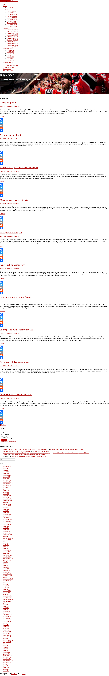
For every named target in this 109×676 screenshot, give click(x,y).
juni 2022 (6, 543)
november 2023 (7, 519)
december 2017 (7, 635)
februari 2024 (7, 514)
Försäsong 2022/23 (12, 36)
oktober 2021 (7, 557)
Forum (5, 6)
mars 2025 (6, 494)
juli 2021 (5, 562)
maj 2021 (6, 565)
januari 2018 (6, 633)
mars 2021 (6, 569)
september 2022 (8, 538)
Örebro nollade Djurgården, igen (15, 362)
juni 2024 (6, 507)
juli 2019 (5, 603)
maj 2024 (6, 509)
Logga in (4, 439)
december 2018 (7, 615)
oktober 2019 (7, 597)
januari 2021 (6, 572)
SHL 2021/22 (10, 57)
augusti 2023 (7, 524)
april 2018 (6, 628)
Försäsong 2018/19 (12, 43)
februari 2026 (7, 475)
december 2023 (7, 518)
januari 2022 (6, 552)
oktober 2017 (7, 638)
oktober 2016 (7, 659)
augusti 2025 (7, 485)
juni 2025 (6, 489)
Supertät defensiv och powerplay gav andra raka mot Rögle (28, 454)
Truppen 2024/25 (12, 14)
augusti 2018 (7, 621)
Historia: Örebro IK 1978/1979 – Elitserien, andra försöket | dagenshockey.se (25, 449)
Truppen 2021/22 (12, 19)
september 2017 (8, 640)
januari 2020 (6, 592)
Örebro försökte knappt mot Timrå (16, 394)
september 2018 (8, 620)
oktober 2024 (7, 502)
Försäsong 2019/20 (12, 41)
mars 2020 (6, 589)
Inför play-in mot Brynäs (11, 232)
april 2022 (6, 546)
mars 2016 (6, 671)
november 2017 (7, 637)
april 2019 (6, 608)
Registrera (4, 441)
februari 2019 (7, 611)
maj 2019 (6, 606)
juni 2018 (6, 625)
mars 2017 (6, 650)
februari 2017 (7, 652)
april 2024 (6, 511)
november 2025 (7, 480)
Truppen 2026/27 (12, 11)
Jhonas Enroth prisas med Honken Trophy (19, 167)
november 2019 (7, 596)
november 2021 (7, 555)
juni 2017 (6, 645)
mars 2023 (6, 529)
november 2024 (7, 500)
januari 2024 (6, 516)
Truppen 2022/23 (12, 18)
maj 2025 (6, 490)
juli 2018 (5, 623)
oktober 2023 (7, 521)
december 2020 (7, 574)
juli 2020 (5, 582)
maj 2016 (6, 667)
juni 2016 (6, 666)
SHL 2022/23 (10, 55)
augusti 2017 (7, 642)
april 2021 (6, 567)
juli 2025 (5, 487)
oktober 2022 (7, 536)
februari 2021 (7, 570)
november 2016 (7, 657)
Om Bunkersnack (8, 70)
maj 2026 (6, 470)
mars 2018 (6, 630)
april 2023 (6, 528)
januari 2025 (6, 497)
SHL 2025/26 (10, 50)
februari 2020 (7, 591)
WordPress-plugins (12, 65)
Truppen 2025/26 (12, 13)
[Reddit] (54, 128)
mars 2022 (6, 548)
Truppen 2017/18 (12, 26)
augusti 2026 (7, 466)
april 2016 (6, 669)
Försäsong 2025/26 (12, 31)
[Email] (54, 125)
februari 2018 (7, 632)
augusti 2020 (7, 580)
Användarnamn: (6, 434)
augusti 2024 (7, 506)
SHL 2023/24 (10, 53)
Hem (4, 4)
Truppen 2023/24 (12, 16)
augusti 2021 (7, 560)
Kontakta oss (7, 69)
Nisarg (24, 674)
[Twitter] (54, 122)
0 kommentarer (15, 106)
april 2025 (6, 492)
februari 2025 (7, 495)
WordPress (14, 674)
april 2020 (6, 587)
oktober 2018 (7, 618)
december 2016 (7, 655)
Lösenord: (4, 436)
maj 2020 (6, 586)
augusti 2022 (7, 540)
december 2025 (7, 478)
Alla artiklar (10, 64)
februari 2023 (7, 531)
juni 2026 (6, 468)
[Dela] (54, 130)
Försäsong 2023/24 (12, 35)
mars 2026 (6, 473)
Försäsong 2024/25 (12, 33)
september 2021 (8, 558)
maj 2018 (6, 626)
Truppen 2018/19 (12, 24)
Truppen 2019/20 (12, 23)
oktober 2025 (7, 482)
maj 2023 (6, 526)
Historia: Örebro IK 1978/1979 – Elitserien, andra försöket (66, 449)
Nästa (4, 425)
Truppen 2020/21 (12, 21)
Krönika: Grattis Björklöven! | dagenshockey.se (16, 451)
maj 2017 (6, 647)
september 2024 (8, 504)
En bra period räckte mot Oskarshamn (17, 329)
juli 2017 (5, 643)
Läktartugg (10, 7)
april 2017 (6, 649)
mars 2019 (6, 609)
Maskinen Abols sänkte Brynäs (14, 200)
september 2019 (8, 599)
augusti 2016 (7, 662)
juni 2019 (6, 604)
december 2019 (7, 594)
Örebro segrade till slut (10, 135)
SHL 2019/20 (10, 60)
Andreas (9, 106)
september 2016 (8, 660)
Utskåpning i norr (8, 102)
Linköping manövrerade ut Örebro (15, 297)
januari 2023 (6, 533)
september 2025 (8, 483)
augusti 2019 (7, 601)
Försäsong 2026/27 (12, 30)
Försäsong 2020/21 (12, 40)
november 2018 (7, 616)
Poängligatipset (8, 48)
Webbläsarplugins (8, 67)
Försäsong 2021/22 (12, 38)
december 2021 (7, 553)
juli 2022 (5, 541)
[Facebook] (54, 119)
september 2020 (8, 579)
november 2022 (7, 535)
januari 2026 (6, 477)
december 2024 (7, 499)
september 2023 (8, 523)
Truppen (5, 9)
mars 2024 (6, 512)
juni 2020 (6, 584)
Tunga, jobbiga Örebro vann (12, 265)
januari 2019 (6, 613)
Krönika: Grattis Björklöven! (41, 451)
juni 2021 (6, 563)
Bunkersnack (14, 1)
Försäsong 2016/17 (12, 47)
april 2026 (6, 472)
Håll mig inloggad (8, 438)
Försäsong (6, 28)
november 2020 (7, 575)
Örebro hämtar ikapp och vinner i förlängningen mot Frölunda (71, 453)
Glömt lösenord (12, 441)
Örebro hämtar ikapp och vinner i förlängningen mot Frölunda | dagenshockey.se (26, 453)
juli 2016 (5, 664)
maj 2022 (6, 545)
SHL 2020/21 (10, 58)
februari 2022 (7, 550)
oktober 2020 (7, 577)
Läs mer (2, 116)
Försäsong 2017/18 (12, 45)
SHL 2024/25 (10, 52)
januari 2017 (6, 654)
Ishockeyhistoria (8, 62)
